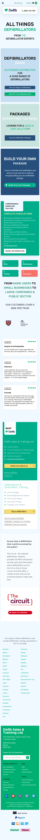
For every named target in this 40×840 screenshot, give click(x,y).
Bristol (5, 663)
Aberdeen (6, 649)
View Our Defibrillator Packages (20, 138)
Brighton (5, 659)
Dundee (23, 652)
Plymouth (6, 696)
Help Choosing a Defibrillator (14, 518)
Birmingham (6, 656)
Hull (22, 669)
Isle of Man (6, 676)
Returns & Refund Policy (29, 785)
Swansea (5, 713)
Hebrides (23, 663)
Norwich (23, 686)
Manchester (24, 676)
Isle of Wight (6, 679)
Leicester (6, 686)
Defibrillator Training (9, 769)
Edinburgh (24, 656)
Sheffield (5, 703)
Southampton (7, 706)
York (4, 716)
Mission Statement (10, 473)
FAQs (23, 767)
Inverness (6, 673)
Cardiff (5, 666)
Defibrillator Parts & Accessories (15, 524)
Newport (23, 683)
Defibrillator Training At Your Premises (17, 521)
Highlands (24, 666)
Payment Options (27, 772)
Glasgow (23, 659)
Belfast (5, 652)
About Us (6, 782)
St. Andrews (6, 710)
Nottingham (25, 690)
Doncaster (24, 649)
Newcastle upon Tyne (27, 679)
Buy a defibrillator (19, 511)
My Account (18, 3)
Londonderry (25, 673)
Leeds (4, 683)
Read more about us (19, 466)
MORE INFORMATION (14, 251)
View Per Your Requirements (20, 94)
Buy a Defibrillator (8, 767)
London (5, 693)
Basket (31, 3)
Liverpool (5, 690)
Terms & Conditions (27, 780)
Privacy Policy (26, 782)
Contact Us (8, 476)
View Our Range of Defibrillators (20, 87)
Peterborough (25, 693)
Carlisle (5, 669)
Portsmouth (6, 700)
